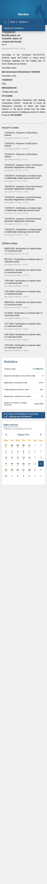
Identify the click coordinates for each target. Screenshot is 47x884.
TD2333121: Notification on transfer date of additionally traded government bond (23, 177)
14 (29, 457)
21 (29, 464)
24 (6, 470)
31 (29, 445)
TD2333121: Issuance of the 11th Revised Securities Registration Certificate (23, 166)
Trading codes (9, 369)
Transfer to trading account (18, 428)
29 (18, 445)
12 (18, 457)
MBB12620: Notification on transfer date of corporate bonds (23, 249)
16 (41, 457)
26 (18, 470)
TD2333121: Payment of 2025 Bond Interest (21, 144)
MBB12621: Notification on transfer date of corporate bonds (23, 303)
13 (23, 457)
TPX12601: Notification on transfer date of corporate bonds (22, 346)
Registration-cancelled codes (15, 383)
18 (12, 464)
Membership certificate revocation (17, 396)
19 (18, 464)
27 (6, 445)
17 (6, 464)
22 (35, 464)
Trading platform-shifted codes (16, 389)
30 (23, 445)
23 (41, 464)
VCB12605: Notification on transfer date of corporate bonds (22, 335)
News (12, 22)
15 (35, 457)
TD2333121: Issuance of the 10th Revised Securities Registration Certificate (23, 187)
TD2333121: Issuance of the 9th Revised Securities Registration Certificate (22, 198)
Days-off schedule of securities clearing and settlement (23, 415)
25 (12, 470)
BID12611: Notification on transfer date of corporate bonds (23, 260)
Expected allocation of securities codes (19, 376)
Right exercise (11, 424)
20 (23, 464)
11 (12, 457)
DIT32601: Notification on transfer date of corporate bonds (23, 314)
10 (6, 457)
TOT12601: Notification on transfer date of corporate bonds (22, 325)
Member (22, 22)
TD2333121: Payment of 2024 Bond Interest (21, 155)
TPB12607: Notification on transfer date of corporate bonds (22, 282)
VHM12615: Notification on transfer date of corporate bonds (23, 271)
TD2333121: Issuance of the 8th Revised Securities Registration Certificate (22, 220)
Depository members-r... (14, 28)
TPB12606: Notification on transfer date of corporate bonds (22, 292)
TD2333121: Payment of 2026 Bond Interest (21, 134)
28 (12, 445)
